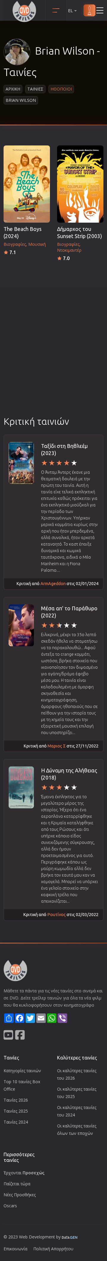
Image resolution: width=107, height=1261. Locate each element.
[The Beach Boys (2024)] (27, 184)
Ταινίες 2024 (16, 1122)
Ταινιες (35, 89)
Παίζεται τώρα (17, 1183)
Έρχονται (24, 1173)
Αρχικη (13, 89)
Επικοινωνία (15, 1249)
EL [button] (70, 10)
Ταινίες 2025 (16, 1111)
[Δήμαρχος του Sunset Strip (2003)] (80, 184)
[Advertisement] (53, 358)
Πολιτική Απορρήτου (53, 1249)
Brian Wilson (21, 100)
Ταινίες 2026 (16, 1100)
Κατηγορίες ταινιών (22, 1070)
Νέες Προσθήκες (20, 1194)
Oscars (10, 1205)
